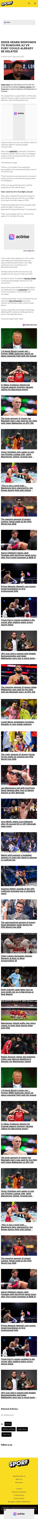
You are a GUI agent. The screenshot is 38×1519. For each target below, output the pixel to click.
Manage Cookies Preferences (19, 1502)
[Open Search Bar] (29, 3)
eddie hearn (22, 1429)
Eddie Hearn (5, 85)
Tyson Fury (5, 89)
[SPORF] (7, 3)
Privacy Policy (19, 1498)
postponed (22, 290)
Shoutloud (19, 1482)
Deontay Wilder (30, 278)
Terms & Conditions (19, 1492)
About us (19, 1479)
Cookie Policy (19, 1495)
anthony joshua (9, 1429)
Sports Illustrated (15, 301)
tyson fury (6, 1434)
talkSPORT (13, 151)
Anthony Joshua (25, 87)
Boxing (8, 1424)
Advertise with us (19, 1476)
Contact (19, 1489)
